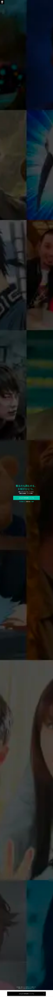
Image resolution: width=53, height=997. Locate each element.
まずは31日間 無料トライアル (26, 498)
